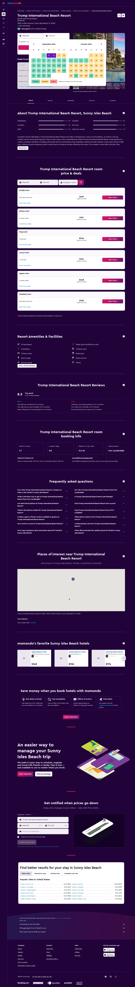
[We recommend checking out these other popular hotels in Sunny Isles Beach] (123, 643)
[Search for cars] (3, 18)
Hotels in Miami (77, 896)
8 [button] (43, 60)
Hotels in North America (33, 10)
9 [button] (48, 60)
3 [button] (53, 55)
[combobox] (45, 819)
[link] (71, 717)
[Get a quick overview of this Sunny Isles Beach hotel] (123, 113)
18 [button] (59, 65)
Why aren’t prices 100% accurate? (33, 932)
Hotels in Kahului (77, 884)
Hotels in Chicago (78, 893)
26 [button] (64, 70)
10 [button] (54, 60)
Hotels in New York (26, 884)
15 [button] (44, 65)
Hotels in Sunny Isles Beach (81, 10)
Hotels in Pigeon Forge (28, 899)
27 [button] (34, 76)
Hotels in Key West (26, 893)
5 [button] (64, 55)
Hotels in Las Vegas (26, 887)
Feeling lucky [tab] (55, 873)
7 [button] (38, 60)
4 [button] (71, 60)
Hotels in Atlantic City (79, 899)
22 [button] (44, 70)
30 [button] (49, 76)
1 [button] (43, 55)
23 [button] (49, 70)
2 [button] (48, 55)
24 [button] (54, 70)
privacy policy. (55, 846)
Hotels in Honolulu (78, 890)
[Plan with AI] (3, 27)
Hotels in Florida (66, 10)
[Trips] (3, 33)
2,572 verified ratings (38, 29)
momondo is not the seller (30, 924)
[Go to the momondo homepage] (14, 3)
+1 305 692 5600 (23, 26)
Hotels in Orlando (77, 887)
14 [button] (39, 65)
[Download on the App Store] (109, 955)
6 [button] (33, 60)
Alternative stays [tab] (40, 873)
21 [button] (39, 70)
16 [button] (49, 65)
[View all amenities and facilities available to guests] (123, 336)
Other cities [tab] (26, 873)
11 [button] (59, 60)
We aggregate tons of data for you (33, 928)
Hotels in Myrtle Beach (28, 896)
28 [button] (39, 76)
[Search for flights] (3, 10)
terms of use (44, 846)
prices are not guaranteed (63, 918)
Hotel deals (20, 10)
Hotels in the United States (51, 10)
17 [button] (54, 65)
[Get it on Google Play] (109, 950)
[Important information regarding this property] (123, 434)
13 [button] (33, 65)
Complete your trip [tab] (71, 873)
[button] (3, 3)
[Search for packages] (3, 23)
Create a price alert (105, 705)
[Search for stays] (3, 14)
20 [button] (34, 70)
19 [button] (64, 65)
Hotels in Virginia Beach (28, 890)
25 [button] (59, 70)
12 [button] (64, 60)
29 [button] (44, 76)
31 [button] (101, 76)
